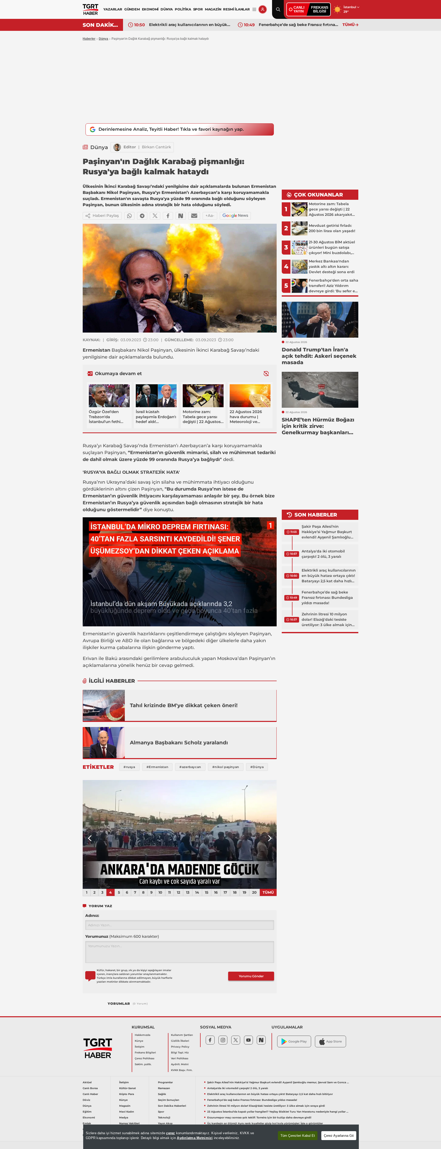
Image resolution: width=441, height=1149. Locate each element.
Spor (161, 1111)
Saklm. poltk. (143, 1064)
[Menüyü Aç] (254, 9)
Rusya (90, 445)
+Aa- (209, 215)
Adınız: (92, 915)
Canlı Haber (90, 1094)
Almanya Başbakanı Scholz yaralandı (179, 742)
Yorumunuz (122, 936)
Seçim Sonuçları (168, 1100)
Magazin (124, 1105)
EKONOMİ (150, 9)
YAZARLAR (112, 9)
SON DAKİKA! (101, 25)
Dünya (103, 39)
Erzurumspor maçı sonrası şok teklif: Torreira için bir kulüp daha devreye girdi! (259, 1117)
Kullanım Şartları (182, 1035)
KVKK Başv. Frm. (181, 1070)
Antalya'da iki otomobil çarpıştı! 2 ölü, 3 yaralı (323, 554)
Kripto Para (126, 1094)
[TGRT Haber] (90, 9)
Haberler (89, 39)
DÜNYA (167, 9)
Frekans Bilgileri (145, 1052)
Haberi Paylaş (106, 215)
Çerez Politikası (144, 1058)
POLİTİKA (183, 9)
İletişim (139, 1046)
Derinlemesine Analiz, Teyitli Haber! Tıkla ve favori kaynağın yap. (171, 129)
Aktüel (87, 1082)
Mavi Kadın (126, 1111)
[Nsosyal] (181, 216)
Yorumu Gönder (251, 976)
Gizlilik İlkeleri (180, 1040)
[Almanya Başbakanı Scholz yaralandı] (104, 742)
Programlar (165, 1082)
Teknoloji (164, 1117)
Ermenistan (96, 350)
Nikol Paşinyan (154, 350)
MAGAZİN (213, 9)
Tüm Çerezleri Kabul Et (297, 1136)
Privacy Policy (180, 1046)
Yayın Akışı (165, 1123)
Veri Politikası (179, 1058)
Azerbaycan (193, 445)
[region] (221, 1137)
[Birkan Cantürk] (117, 147)
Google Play (297, 1041)
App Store (334, 1041)
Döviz (86, 1100)
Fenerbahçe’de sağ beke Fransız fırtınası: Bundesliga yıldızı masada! (299, 24)
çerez (170, 1133)
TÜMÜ (348, 24)
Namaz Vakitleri (129, 1123)
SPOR (198, 9)
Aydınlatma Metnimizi (195, 1138)
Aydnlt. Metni (180, 1064)
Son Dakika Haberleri (172, 1105)
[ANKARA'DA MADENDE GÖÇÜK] (180, 834)
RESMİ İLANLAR (236, 9)
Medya (123, 1117)
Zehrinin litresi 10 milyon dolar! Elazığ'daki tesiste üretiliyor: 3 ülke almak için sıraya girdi (327, 620)
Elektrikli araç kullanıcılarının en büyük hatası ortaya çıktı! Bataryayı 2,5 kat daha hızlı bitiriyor (189, 24)
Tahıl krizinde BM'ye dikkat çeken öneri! (184, 705)
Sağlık (162, 1094)
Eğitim (87, 1111)
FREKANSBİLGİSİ (319, 9)
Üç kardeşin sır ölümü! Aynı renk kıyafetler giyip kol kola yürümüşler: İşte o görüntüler (265, 1123)
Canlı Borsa (90, 1088)
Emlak (87, 1123)
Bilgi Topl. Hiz (180, 1052)
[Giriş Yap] (262, 9)
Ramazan (164, 1088)
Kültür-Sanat (127, 1088)
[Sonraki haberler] (266, 373)
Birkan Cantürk (156, 146)
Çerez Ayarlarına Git (339, 1136)
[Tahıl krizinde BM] (104, 705)
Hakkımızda (142, 1035)
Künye (139, 1040)
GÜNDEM (132, 9)
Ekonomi (89, 1117)
